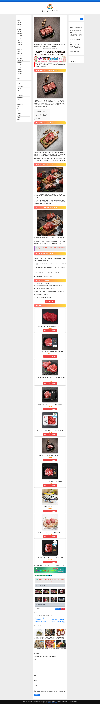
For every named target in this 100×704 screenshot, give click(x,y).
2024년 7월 (19, 67)
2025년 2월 (19, 51)
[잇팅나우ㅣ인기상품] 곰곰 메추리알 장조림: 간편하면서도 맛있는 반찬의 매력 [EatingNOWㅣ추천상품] (76, 29)
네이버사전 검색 (44, 575)
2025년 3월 (19, 49)
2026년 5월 (19, 26)
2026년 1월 (19, 35)
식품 (36, 612)
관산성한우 (37, 615)
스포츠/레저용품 (20, 104)
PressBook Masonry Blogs (52, 702)
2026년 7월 (19, 22)
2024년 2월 (19, 78)
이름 (35, 675)
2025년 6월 (19, 42)
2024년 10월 (20, 60)
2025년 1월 (19, 53)
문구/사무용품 (20, 95)
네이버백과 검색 (37, 575)
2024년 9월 (19, 62)
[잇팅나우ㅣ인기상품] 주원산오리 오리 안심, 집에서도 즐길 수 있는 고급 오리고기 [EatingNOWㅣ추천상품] (76, 34)
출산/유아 (19, 115)
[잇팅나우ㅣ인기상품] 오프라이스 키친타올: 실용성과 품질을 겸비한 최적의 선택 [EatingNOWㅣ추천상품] (76, 46)
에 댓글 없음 (55, 48)
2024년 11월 (19, 58)
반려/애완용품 (20, 97)
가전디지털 (19, 88)
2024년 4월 (19, 73)
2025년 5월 (19, 44)
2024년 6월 (19, 69)
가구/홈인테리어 (20, 86)
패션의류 (19, 117)
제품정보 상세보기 (50, 301)
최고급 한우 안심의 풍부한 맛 (41, 111)
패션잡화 (19, 119)
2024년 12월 (20, 55)
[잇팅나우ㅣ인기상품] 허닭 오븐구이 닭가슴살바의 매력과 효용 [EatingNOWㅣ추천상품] (76, 51)
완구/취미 (19, 108)
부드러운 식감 (42, 615)
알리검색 (62, 608)
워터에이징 (46, 615)
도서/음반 (19, 90)
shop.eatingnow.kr (47, 48)
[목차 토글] (48, 110)
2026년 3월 (19, 31)
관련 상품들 (38, 118)
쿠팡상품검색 (57, 608)
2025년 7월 (19, 40)
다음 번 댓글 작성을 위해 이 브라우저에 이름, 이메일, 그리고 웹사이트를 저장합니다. (50, 691)
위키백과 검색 (50, 575)
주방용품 (19, 113)
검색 (70, 16)
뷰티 (18, 99)
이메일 (36, 680)
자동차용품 (19, 110)
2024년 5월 (19, 71)
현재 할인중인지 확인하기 (50, 330)
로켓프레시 (19, 93)
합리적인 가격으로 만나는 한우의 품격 (42, 114)
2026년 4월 (19, 29)
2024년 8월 (19, 64)
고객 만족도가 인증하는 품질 (41, 115)
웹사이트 (36, 685)
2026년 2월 (19, 33)
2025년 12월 (19, 38)
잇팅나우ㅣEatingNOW (50, 11)
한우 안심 (50, 615)
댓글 (35, 659)
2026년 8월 (19, 20)
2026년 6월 (19, 24)
